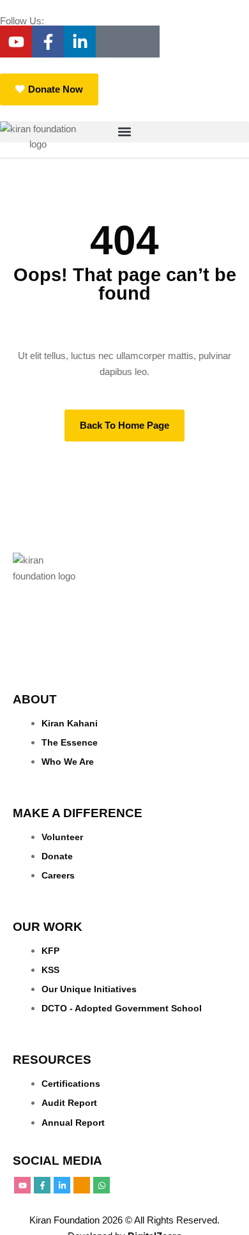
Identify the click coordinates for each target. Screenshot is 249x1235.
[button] (124, 131)
